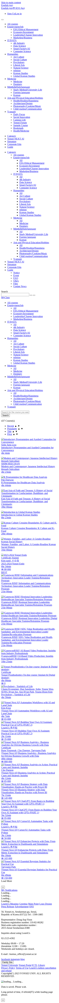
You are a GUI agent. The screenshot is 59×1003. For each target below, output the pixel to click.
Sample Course (20, 125)
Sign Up (11, 13)
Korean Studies (20, 73)
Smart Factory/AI (21, 48)
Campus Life (19, 120)
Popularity (12, 428)
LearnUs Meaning (10, 904)
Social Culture (20, 59)
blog (22, 959)
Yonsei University (9, 965)
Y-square (11, 111)
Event (16, 275)
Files (15, 283)
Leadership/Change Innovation (28, 35)
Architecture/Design (23, 103)
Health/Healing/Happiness (25, 100)
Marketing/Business (22, 37)
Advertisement (22, 906)
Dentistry (17, 84)
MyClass (5, 297)
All (20, 160)
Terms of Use (22, 968)
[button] (7, 5)
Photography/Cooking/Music (27, 106)
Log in (18, 13)
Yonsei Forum (20, 122)
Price (9, 434)
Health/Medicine (21, 131)
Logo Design (45, 904)
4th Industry (19, 43)
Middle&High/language (18, 87)
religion (17, 70)
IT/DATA (12, 40)
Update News (19, 286)
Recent (10, 426)
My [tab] (3, 890)
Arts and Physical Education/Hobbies (25, 98)
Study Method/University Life (27, 89)
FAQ (15, 278)
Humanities (12, 54)
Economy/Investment (23, 32)
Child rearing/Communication (27, 109)
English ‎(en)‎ (7, 8)
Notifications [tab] (11, 890)
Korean (16, 95)
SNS (31, 906)
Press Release (7, 906)
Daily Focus (19, 114)
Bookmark (18, 128)
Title (9, 431)
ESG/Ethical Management (25, 29)
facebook (5, 959)
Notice (16, 272)
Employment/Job (15, 26)
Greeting (23, 904)
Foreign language (21, 92)
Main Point (33, 904)
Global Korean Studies (24, 76)
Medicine (11, 78)
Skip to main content (11, 2)
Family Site (7, 962)
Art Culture (18, 57)
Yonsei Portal (25, 965)
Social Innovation (21, 117)
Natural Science (20, 68)
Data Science (19, 46)
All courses (12, 24)
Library (41, 965)
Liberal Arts (19, 65)
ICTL (34, 965)
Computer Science (22, 51)
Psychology (19, 62)
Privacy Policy (8, 968)
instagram (15, 959)
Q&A (16, 281)
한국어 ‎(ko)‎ (19, 8)
